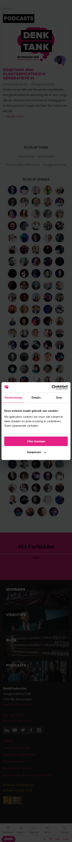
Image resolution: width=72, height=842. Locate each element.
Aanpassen (34, 452)
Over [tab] (59, 397)
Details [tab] (36, 397)
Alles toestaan (36, 441)
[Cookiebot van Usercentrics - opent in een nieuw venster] (52, 387)
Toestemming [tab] (13, 397)
